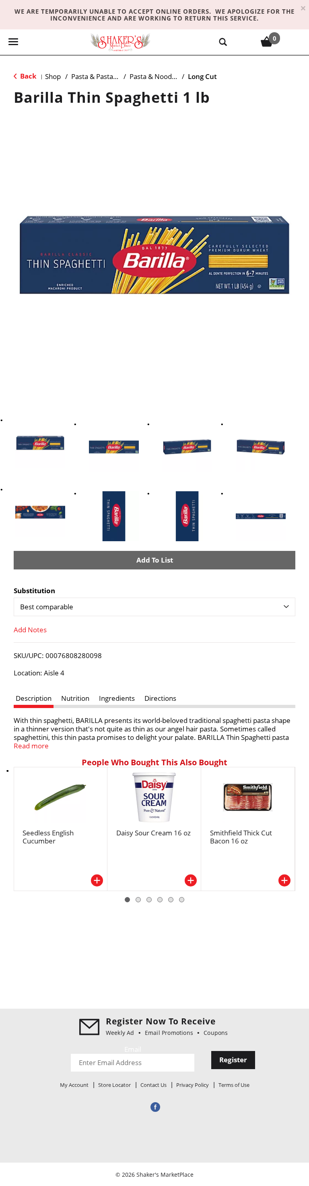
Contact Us (153, 1084)
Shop (53, 76)
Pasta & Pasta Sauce (102, 76)
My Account (74, 1084)
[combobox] (154, 607)
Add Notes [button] (30, 629)
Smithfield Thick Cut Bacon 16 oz (241, 836)
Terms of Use (233, 1084)
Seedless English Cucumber (48, 836)
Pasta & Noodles (155, 76)
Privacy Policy (192, 1084)
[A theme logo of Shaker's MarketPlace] (120, 41)
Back (28, 76)
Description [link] (34, 698)
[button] (40, 442)
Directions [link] (160, 698)
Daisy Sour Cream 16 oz (153, 832)
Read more (31, 746)
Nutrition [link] (75, 698)
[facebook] (154, 1107)
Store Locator (114, 1084)
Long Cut (202, 76)
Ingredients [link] (117, 698)
